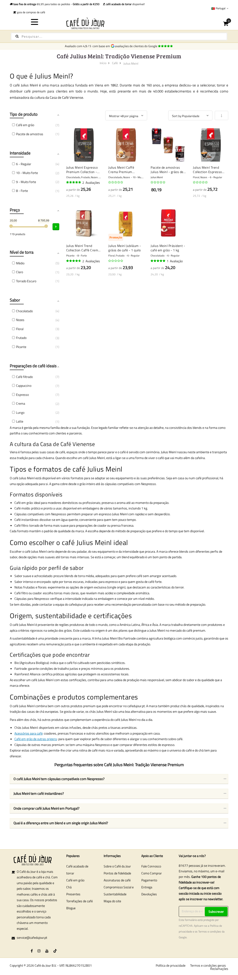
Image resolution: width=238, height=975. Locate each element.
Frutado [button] (21, 337)
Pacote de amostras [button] (29, 133)
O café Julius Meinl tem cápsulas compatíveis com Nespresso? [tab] (59, 778)
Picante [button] (21, 346)
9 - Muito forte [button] (26, 181)
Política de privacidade (170, 965)
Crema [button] (20, 403)
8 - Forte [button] (22, 190)
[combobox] (119, 36)
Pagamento (149, 880)
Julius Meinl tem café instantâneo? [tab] (38, 793)
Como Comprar (151, 873)
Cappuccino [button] (23, 385)
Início (103, 63)
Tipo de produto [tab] (24, 114)
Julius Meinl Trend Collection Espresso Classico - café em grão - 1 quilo (210, 169)
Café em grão (75, 880)
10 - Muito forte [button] (27, 172)
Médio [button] (20, 263)
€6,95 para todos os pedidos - (56, 4)
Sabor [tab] (15, 300)
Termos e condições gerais (208, 965)
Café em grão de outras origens (35, 738)
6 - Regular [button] (23, 163)
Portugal (220, 8)
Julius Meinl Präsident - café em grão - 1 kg (168, 248)
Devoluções (149, 894)
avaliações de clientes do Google (136, 46)
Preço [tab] (15, 210)
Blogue (71, 908)
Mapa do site (112, 901)
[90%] (74, 260)
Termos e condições (209, 931)
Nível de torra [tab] (21, 252)
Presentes (73, 894)
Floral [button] (19, 328)
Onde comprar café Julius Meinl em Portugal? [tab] (46, 808)
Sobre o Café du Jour (117, 866)
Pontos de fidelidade (117, 873)
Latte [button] (19, 421)
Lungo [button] (20, 412)
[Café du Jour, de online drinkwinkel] (119, 23)
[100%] (74, 182)
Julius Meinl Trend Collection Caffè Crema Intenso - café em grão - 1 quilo (83, 248)
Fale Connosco (151, 866)
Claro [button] (19, 271)
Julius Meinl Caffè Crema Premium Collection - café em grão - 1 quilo (123, 169)
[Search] (17, 36)
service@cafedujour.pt (32, 937)
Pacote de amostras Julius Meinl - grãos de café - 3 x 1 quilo (167, 169)
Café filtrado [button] (24, 376)
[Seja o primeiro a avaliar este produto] (116, 182)
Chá (69, 887)
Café (115, 63)
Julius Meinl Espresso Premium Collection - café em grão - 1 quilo (82, 169)
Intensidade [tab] (20, 153)
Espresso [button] (22, 394)
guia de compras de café (30, 12)
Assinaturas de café (117, 880)
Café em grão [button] (25, 124)
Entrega (146, 887)
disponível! (125, 4)
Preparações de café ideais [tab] (33, 366)
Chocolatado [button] (24, 311)
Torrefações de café (79, 901)
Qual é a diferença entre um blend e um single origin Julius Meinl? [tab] (60, 823)
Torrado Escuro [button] (26, 281)
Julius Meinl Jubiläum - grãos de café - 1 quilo (124, 248)
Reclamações (219, 968)
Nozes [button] (20, 319)
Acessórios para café (28, 733)
